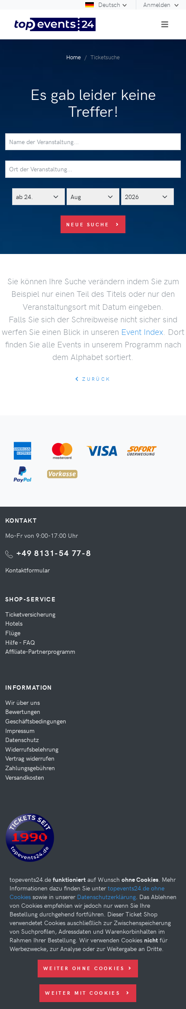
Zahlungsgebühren (30, 767)
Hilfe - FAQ (20, 642)
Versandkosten (24, 777)
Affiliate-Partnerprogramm (40, 651)
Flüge (12, 632)
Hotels (13, 623)
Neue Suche (89, 224)
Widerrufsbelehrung (31, 749)
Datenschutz (22, 739)
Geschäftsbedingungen (35, 721)
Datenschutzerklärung (106, 896)
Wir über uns (22, 702)
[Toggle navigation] (165, 24)
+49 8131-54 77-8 (53, 552)
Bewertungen (22, 711)
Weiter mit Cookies (84, 993)
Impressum (20, 730)
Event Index (142, 331)
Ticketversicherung (30, 614)
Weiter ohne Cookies (84, 968)
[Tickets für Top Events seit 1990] (30, 839)
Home (73, 57)
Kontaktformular (27, 570)
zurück (95, 379)
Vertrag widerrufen (30, 758)
